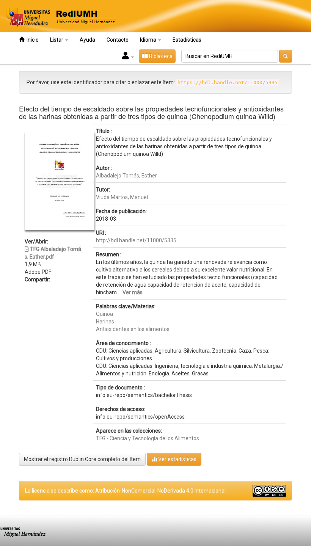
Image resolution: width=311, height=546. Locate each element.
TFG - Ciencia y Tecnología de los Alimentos (147, 438)
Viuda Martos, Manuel (122, 197)
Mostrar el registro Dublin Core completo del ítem (82, 459)
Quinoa (104, 314)
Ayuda (87, 40)
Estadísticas (187, 40)
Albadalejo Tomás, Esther (126, 176)
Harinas (105, 321)
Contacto (118, 40)
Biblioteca (160, 56)
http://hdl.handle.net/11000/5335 (136, 240)
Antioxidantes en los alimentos (133, 329)
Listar (57, 40)
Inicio (31, 40)
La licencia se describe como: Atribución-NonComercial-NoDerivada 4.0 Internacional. (126, 491)
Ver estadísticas (176, 459)
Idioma (148, 40)
